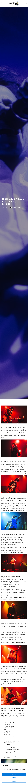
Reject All (14, 781)
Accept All (14, 774)
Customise (14, 777)
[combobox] (4, 3)
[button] (26, 3)
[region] (14, 773)
